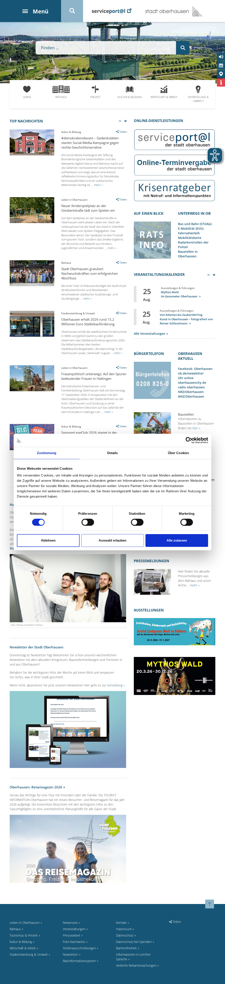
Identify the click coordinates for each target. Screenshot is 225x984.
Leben (27, 97)
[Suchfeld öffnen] (72, 11)
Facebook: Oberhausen (195, 369)
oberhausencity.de (192, 382)
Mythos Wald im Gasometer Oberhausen (179, 294)
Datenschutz (124, 935)
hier (195, 428)
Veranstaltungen (74, 929)
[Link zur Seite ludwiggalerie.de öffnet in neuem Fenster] (174, 631)
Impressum (124, 929)
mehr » (98, 185)
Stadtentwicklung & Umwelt (29, 954)
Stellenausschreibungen (79, 948)
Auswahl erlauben (112, 540)
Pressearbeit (71, 935)
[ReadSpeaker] (221, 57)
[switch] (88, 522)
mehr (193, 585)
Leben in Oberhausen (25, 922)
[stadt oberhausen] (196, 10)
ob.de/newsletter (191, 373)
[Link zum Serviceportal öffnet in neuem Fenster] (174, 139)
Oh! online (186, 378)
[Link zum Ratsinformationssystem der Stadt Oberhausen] (152, 240)
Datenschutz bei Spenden (134, 942)
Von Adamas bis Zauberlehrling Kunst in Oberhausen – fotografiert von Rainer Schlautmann (186, 319)
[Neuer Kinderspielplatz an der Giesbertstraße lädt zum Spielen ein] (32, 222)
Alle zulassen (177, 540)
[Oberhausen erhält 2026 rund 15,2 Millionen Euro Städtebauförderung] (32, 335)
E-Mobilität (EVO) (190, 228)
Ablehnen (48, 540)
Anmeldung (114, 685)
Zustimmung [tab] (46, 453)
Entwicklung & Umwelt (198, 99)
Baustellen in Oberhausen (188, 253)
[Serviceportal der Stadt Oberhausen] (111, 11)
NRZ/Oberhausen (191, 392)
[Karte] (221, 74)
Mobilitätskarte (189, 238)
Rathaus (61, 97)
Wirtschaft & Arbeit (164, 97)
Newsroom (70, 922)
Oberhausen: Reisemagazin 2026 (36, 787)
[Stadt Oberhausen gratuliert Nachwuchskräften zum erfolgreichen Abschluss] (32, 285)
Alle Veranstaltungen (149, 333)
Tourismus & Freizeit (24, 935)
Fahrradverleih (189, 233)
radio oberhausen (191, 387)
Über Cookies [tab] (178, 453)
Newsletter (70, 954)
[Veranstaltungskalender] (221, 65)
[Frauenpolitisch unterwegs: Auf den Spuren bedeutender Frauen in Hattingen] (32, 390)
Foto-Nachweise (74, 942)
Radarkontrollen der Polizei (193, 244)
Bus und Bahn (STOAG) (195, 224)
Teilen (176, 922)
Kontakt (121, 922)
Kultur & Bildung (130, 97)
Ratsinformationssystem (79, 961)
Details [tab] (112, 453)
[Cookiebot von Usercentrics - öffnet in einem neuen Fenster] (189, 440)
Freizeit (95, 97)
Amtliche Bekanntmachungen (136, 965)
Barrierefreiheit (126, 948)
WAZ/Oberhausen (191, 396)
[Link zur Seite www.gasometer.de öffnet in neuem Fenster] (174, 675)
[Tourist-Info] (221, 82)
